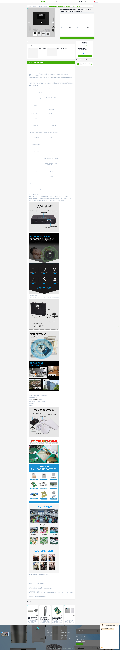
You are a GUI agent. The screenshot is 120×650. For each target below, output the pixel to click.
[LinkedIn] (119, 326)
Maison (48, 630)
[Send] (116, 647)
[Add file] (102, 647)
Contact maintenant (33, 622)
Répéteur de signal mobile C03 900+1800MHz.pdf (37, 185)
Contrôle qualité (66, 1)
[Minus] (117, 625)
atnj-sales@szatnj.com (84, 45)
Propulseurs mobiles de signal (65, 630)
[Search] (91, 2)
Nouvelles (80, 1)
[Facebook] (119, 324)
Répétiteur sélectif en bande (65, 632)
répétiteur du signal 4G (64, 635)
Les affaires (87, 1)
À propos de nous (50, 1)
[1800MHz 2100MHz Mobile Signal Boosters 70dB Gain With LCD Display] (41, 22)
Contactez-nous (74, 1)
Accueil (38, 1)
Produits (43, 1)
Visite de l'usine (58, 1)
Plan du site (48, 639)
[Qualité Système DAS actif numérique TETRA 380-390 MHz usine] (69, 610)
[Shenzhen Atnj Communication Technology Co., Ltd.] (31, 2)
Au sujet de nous (49, 632)
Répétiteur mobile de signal (65, 638)
